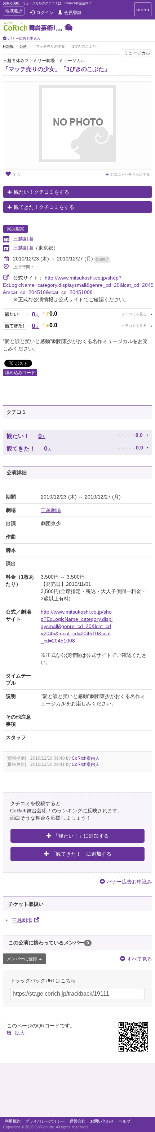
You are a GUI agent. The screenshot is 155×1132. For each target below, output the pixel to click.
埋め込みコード (20, 372)
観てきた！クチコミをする (44, 207)
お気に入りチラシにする (130, 174)
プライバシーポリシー (45, 1121)
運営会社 (77, 1121)
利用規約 (13, 1121)
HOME (8, 46)
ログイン (44, 12)
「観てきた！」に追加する (81, 854)
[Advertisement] (77, 1092)
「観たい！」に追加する (81, 836)
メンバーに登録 (22, 958)
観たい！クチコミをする (41, 192)
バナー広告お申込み (24, 38)
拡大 (20, 1033)
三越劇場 (23, 239)
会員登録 (72, 12)
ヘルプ (124, 1121)
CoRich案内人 (85, 758)
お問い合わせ (102, 1121)
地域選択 (13, 12)
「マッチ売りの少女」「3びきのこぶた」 (56, 69)
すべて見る (139, 959)
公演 (23, 46)
